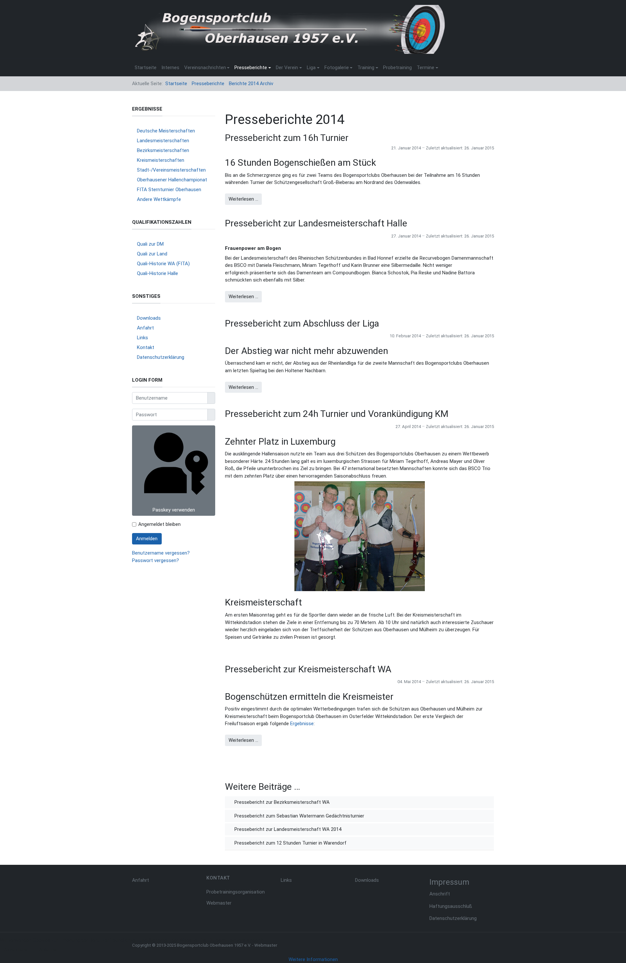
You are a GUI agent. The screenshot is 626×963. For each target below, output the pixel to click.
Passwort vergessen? (155, 560)
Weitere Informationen (313, 959)
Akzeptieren (17, 950)
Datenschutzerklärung (453, 918)
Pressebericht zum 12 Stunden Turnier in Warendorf (290, 843)
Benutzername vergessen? (161, 553)
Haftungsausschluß (450, 906)
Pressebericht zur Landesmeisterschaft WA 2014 (287, 829)
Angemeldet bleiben (159, 524)
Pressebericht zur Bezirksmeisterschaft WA (281, 802)
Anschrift (439, 894)
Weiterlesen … (243, 199)
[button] (207, 67)
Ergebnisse (302, 723)
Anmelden (146, 539)
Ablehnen (49, 950)
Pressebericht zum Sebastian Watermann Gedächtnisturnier (298, 816)
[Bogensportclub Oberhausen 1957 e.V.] (288, 29)
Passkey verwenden (174, 510)
